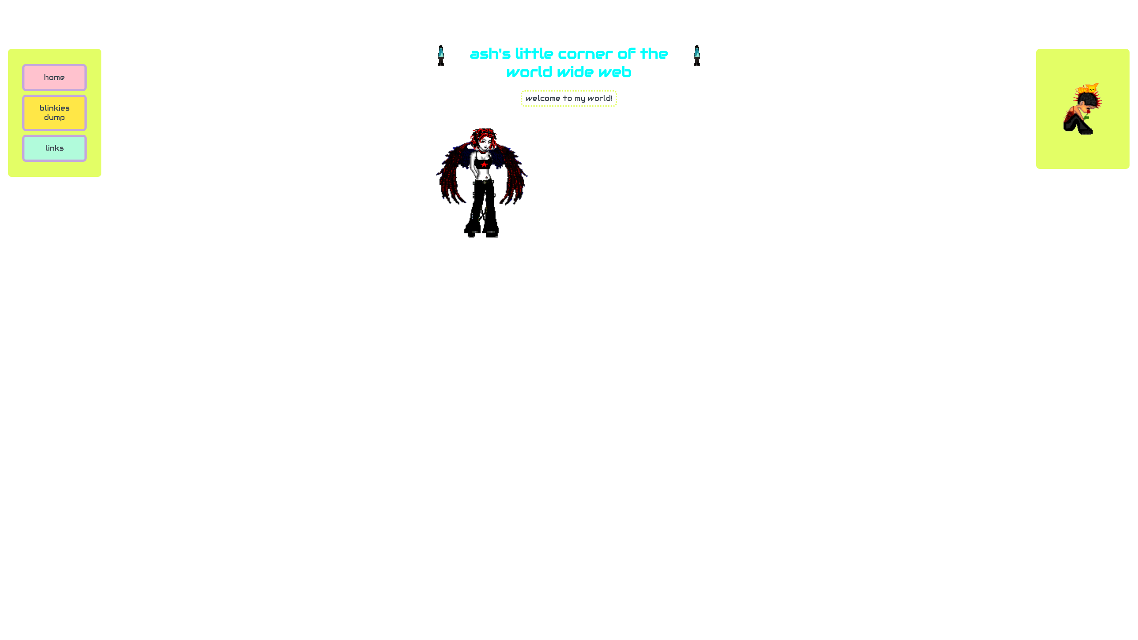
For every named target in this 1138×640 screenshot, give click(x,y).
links (54, 148)
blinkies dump (55, 113)
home (54, 77)
